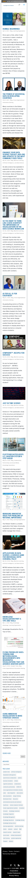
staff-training (6, 838)
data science (20, 792)
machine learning (19, 826)
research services (7, 832)
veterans (11, 841)
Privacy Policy (14, 875)
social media (6, 835)
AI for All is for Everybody (10, 294)
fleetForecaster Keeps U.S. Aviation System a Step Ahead (13, 456)
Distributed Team (7, 798)
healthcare (5, 805)
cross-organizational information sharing (12, 789)
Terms (11, 851)
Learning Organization (19, 31)
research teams (16, 832)
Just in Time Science (12, 403)
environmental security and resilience (12, 802)
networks (10, 829)
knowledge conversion (14, 811)
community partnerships (9, 786)
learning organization (8, 826)
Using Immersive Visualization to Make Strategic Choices (12, 715)
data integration (11, 792)
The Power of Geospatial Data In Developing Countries (14, 96)
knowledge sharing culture (9, 823)
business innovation (8, 780)
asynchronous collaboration (9, 777)
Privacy (5, 851)
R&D (20, 829)
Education (15, 798)
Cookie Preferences (14, 873)
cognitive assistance (8, 783)
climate (16, 780)
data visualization (7, 796)
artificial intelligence (16, 771)
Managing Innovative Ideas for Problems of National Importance (13, 515)
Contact (16, 851)
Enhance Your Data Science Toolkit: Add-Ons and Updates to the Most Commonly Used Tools (14, 155)
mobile (4, 829)
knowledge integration (8, 814)
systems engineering (16, 838)
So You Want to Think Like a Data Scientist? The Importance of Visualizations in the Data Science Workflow (13, 225)
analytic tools (6, 771)
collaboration (17, 783)
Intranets (5, 811)
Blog (11, 31)
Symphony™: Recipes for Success (13, 353)
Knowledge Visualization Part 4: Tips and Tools (12, 618)
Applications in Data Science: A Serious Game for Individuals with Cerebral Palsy (13, 556)
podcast (16, 829)
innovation (21, 808)
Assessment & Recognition (9, 774)
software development (16, 835)
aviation (20, 777)
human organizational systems (10, 808)
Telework (5, 841)
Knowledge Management (9, 817)
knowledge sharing (19, 820)
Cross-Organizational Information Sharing (14, 668)
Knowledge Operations (9, 465)
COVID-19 (18, 786)
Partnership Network (9, 854)
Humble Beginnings (11, 28)
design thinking (17, 796)
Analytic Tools (14, 666)
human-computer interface (16, 805)
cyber (4, 792)
